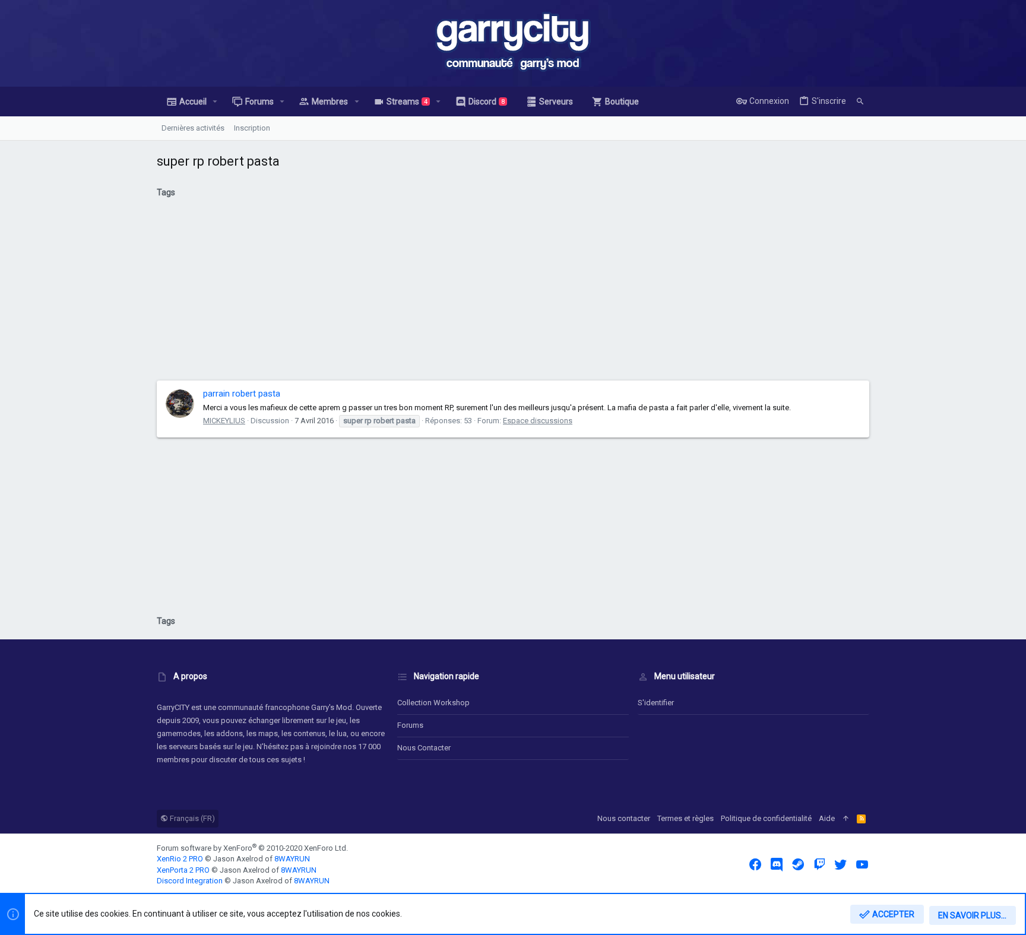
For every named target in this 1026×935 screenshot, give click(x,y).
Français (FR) (191, 818)
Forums (410, 725)
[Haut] (845, 819)
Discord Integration (190, 880)
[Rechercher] (860, 101)
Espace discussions (537, 420)
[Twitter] (841, 864)
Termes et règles (685, 818)
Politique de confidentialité (766, 818)
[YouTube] (862, 864)
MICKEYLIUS (224, 420)
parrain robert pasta (241, 393)
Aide (827, 818)
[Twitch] (819, 864)
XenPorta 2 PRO (183, 870)
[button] (215, 101)
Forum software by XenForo (252, 848)
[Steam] (798, 864)
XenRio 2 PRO (180, 858)
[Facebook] (755, 864)
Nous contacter (424, 747)
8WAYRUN (292, 858)
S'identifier (656, 702)
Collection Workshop (433, 702)
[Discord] (777, 864)
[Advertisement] (513, 294)
